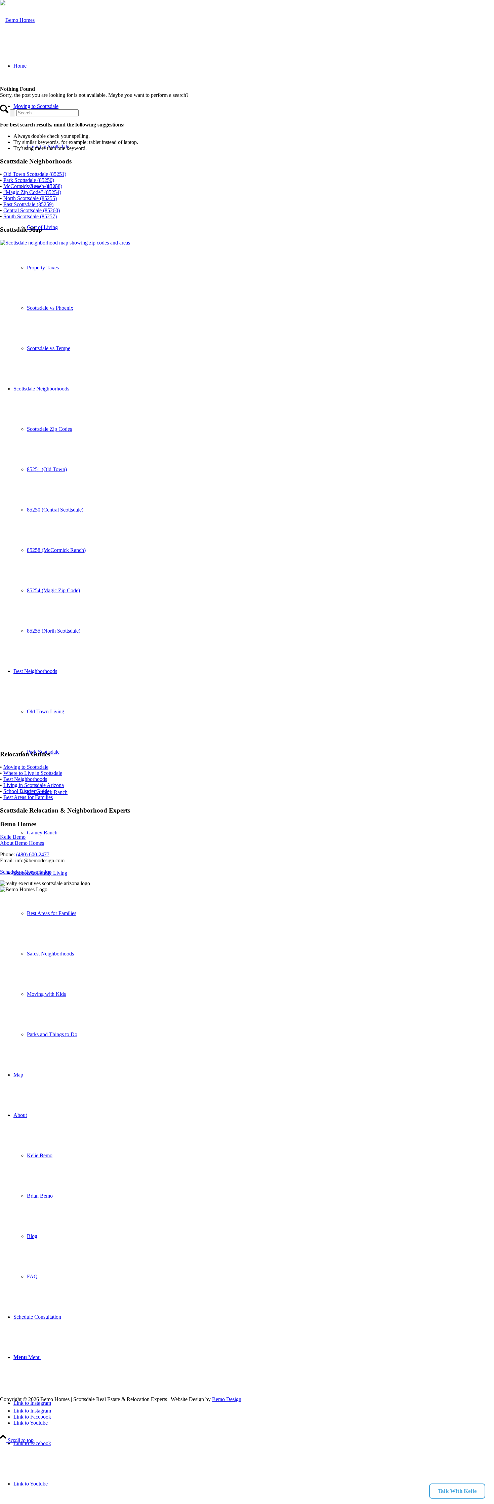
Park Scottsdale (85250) (28, 180)
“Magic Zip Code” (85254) (32, 192)
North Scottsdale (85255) (30, 198)
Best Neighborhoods (25, 779)
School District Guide (26, 791)
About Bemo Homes (22, 843)
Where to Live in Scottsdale (32, 773)
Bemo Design (226, 1399)
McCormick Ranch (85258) (32, 186)
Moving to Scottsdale (25, 767)
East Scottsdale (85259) (28, 204)
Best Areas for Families (28, 797)
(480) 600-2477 (32, 854)
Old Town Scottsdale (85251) (34, 174)
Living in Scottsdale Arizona (33, 785)
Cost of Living (42, 227)
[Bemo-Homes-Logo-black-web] (17, 20)
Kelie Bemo (13, 837)
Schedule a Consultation (25, 872)
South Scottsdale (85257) (30, 216)
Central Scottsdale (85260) (31, 210)
